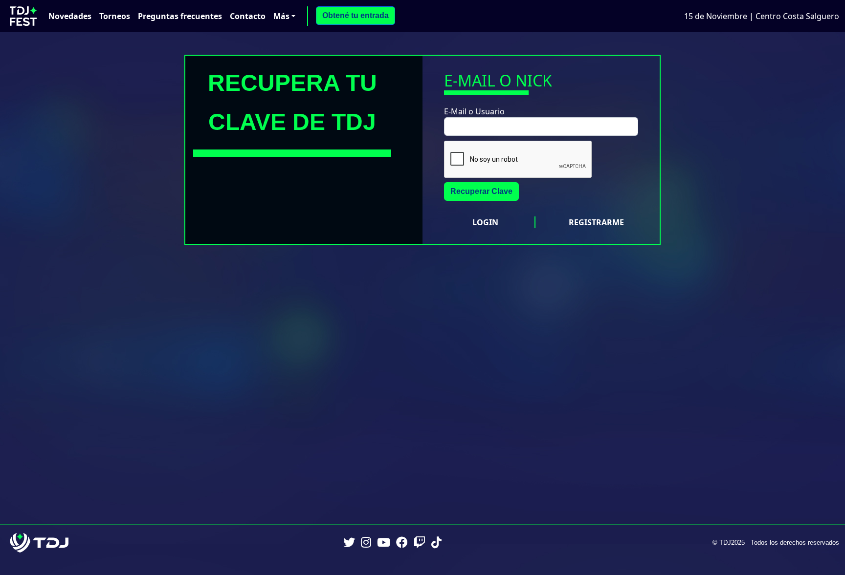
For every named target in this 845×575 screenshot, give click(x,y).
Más (281, 16)
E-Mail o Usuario (474, 111)
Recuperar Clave (481, 191)
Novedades (69, 16)
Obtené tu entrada (355, 15)
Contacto (248, 16)
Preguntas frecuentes (180, 16)
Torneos (114, 16)
